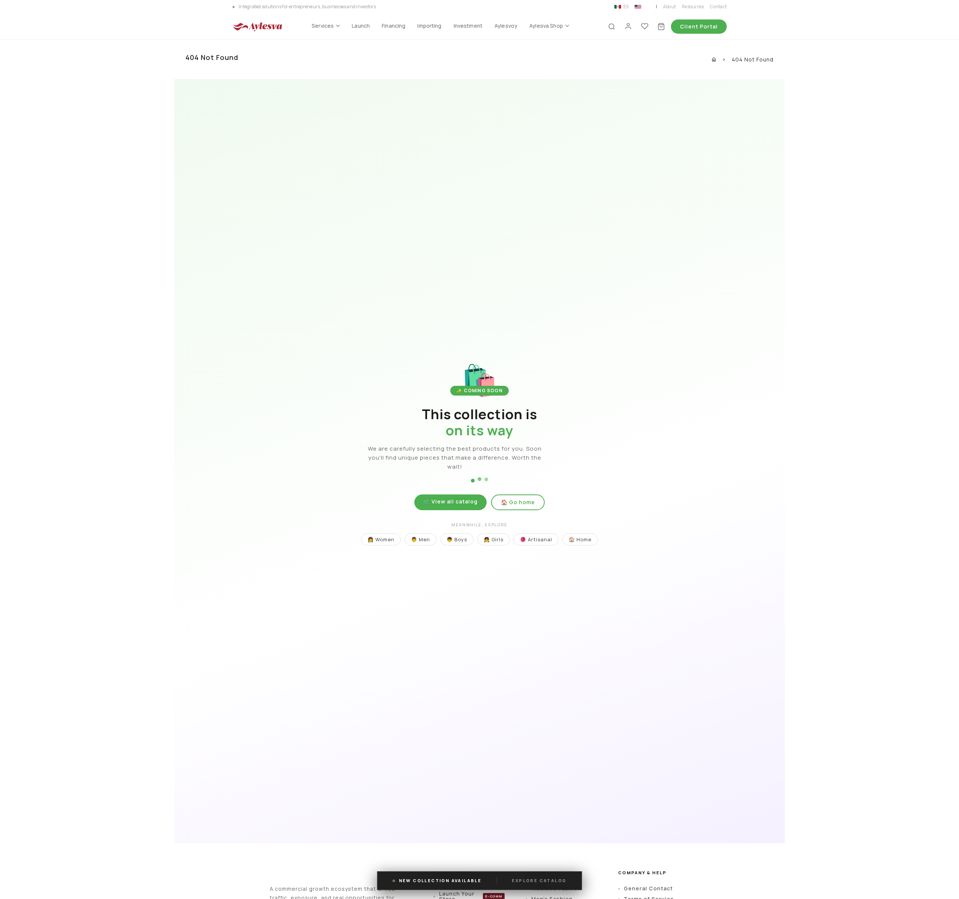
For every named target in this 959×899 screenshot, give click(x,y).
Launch (361, 25)
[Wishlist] (644, 26)
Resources (693, 6)
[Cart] (661, 26)
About (669, 6)
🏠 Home (580, 539)
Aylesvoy (505, 25)
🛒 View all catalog (450, 501)
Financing (393, 25)
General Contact (648, 888)
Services (323, 25)
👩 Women (380, 539)
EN (647, 6)
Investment (468, 25)
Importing (429, 25)
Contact (718, 6)
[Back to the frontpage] (714, 59)
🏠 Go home (518, 502)
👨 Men (420, 539)
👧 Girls (493, 539)
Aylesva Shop (546, 25)
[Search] (611, 26)
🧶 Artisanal (536, 539)
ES (626, 6)
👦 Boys (457, 539)
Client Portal (699, 26)
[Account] (628, 26)
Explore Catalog (539, 880)
